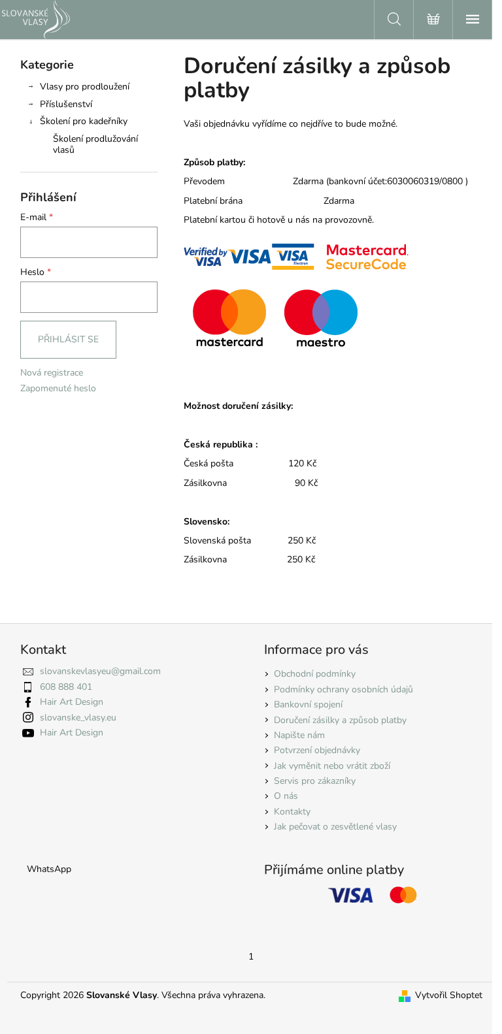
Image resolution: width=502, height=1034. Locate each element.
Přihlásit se (68, 339)
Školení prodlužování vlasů (95, 144)
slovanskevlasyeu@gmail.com (100, 671)
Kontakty (292, 811)
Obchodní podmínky (315, 674)
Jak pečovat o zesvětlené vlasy (335, 826)
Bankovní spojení (308, 704)
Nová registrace (51, 372)
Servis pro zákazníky (315, 781)
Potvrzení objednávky (317, 750)
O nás (286, 796)
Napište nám (299, 735)
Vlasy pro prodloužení (84, 86)
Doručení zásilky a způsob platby (340, 720)
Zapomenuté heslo (58, 388)
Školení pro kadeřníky (83, 121)
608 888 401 (66, 687)
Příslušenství (66, 104)
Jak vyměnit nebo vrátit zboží (332, 766)
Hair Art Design (71, 702)
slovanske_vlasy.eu (78, 717)
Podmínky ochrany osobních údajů (343, 689)
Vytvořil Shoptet (448, 995)
